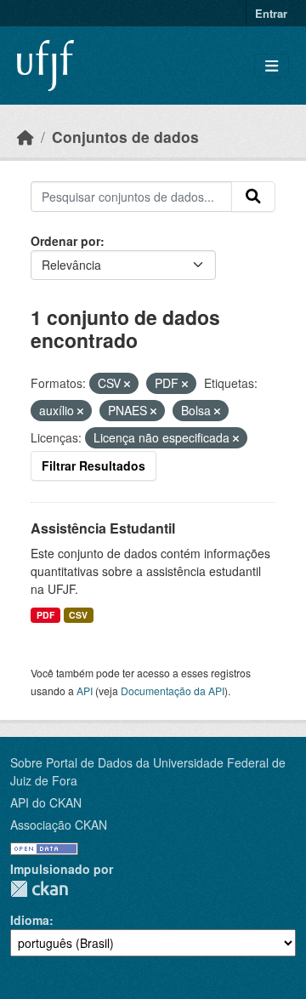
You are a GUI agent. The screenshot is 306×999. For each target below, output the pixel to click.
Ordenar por (65, 240)
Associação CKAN (58, 824)
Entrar (271, 13)
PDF (45, 614)
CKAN (39, 889)
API (84, 690)
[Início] (25, 136)
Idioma (29, 919)
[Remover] (127, 384)
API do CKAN (46, 802)
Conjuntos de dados (125, 136)
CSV (78, 614)
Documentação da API (172, 690)
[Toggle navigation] (271, 66)
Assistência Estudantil (103, 528)
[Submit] (253, 196)
